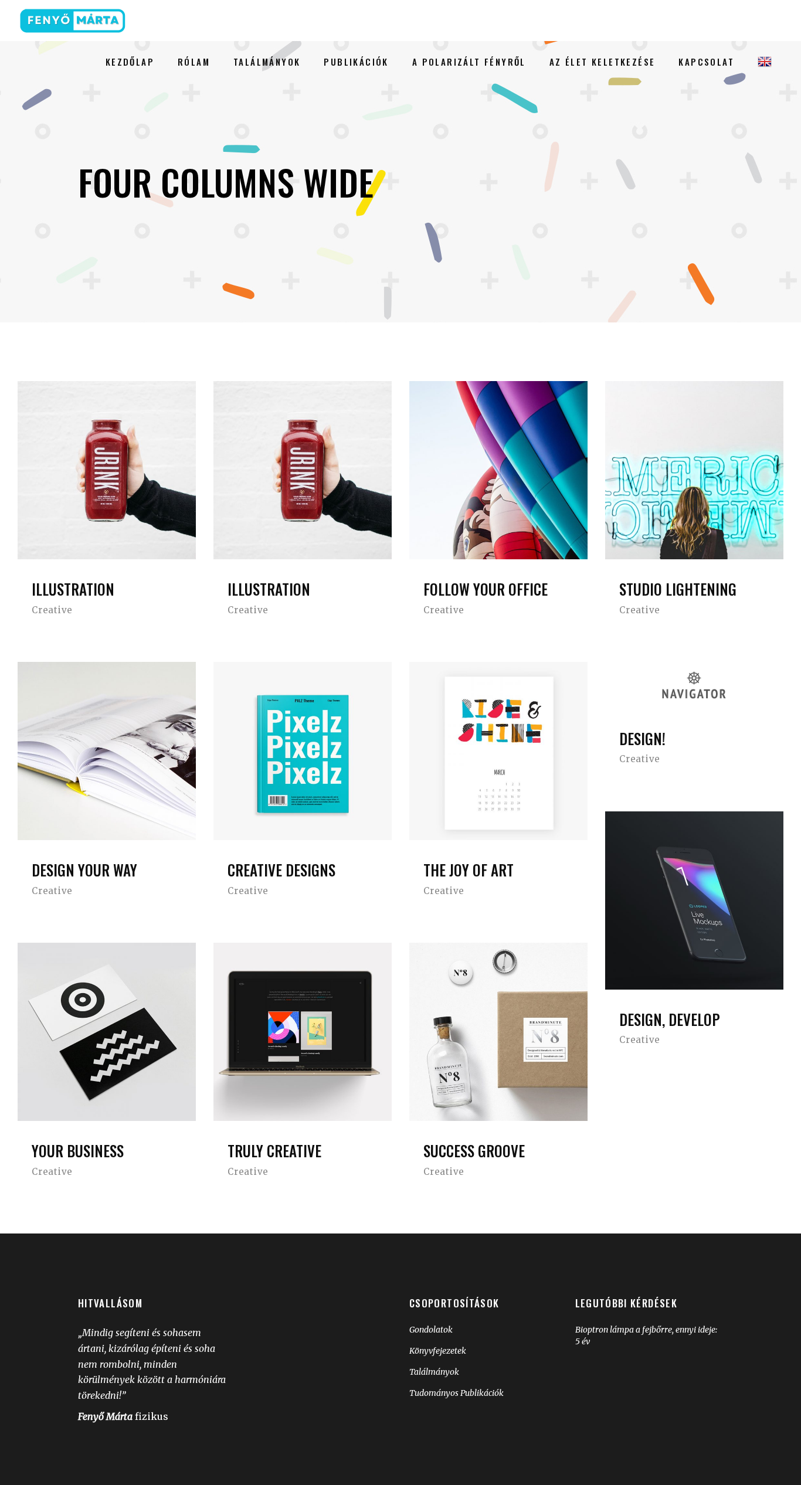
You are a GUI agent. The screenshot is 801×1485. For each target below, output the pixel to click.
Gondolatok (431, 1329)
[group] (483, 1359)
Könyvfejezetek (437, 1350)
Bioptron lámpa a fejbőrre (623, 1329)
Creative (52, 610)
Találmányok (434, 1372)
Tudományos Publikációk (456, 1393)
